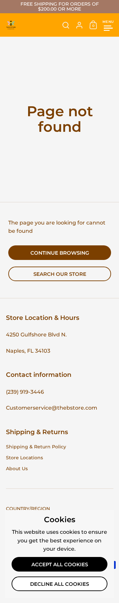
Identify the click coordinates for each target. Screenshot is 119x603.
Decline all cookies (59, 584)
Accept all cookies (59, 565)
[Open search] (65, 25)
